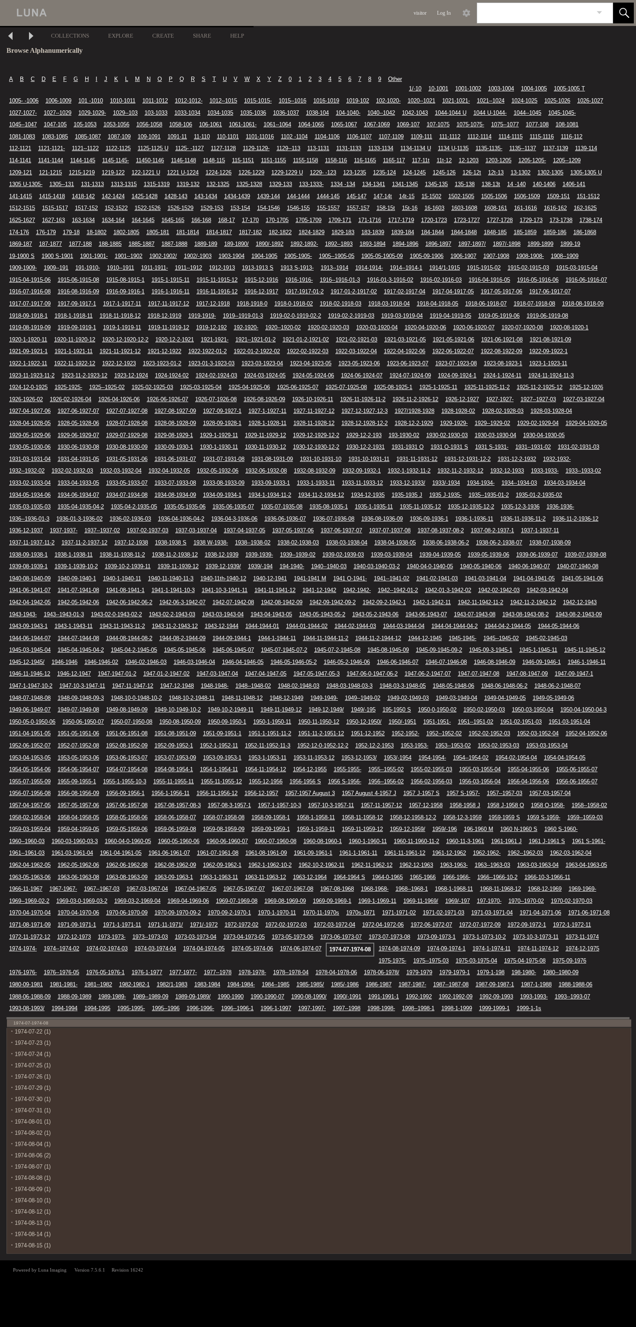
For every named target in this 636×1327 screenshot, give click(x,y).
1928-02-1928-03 (503, 411)
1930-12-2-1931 (365, 447)
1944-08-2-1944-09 (182, 638)
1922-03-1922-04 (356, 351)
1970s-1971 (360, 912)
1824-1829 (311, 232)
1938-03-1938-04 (346, 542)
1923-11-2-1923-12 (84, 375)
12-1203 (469, 160)
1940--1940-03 (329, 566)
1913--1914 (334, 267)
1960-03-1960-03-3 (74, 841)
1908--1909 (564, 256)
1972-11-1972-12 (29, 937)
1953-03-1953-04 (547, 745)
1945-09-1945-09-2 (439, 650)
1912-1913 (222, 267)
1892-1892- (304, 244)
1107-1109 (391, 136)
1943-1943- (23, 614)
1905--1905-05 (336, 256)
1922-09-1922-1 (548, 351)
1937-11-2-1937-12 (84, 542)
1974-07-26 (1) (33, 1076)
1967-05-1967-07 (244, 889)
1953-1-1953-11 (267, 757)
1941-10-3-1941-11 (224, 590)
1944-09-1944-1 (231, 638)
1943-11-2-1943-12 (175, 626)
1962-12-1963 (416, 865)
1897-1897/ (472, 244)
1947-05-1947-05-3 (316, 673)
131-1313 (92, 184)
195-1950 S (396, 709)
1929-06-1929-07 (78, 435)
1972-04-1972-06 (383, 924)
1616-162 (555, 208)
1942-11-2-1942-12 (533, 602)
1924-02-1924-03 (216, 375)
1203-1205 (498, 160)
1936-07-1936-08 (333, 518)
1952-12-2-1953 (374, 745)
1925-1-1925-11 (438, 387)
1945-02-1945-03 (546, 638)
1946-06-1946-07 (397, 662)
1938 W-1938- (210, 542)
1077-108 (537, 124)
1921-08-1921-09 (550, 339)
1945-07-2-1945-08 (337, 650)
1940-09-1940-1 (77, 578)
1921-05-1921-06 (453, 339)
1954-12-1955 (310, 769)
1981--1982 (98, 984)
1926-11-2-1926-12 (415, 399)
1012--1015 (223, 100)
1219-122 (113, 172)
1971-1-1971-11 (122, 924)
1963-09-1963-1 (173, 877)
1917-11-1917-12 (168, 303)
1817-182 (250, 232)
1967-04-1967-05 (195, 889)
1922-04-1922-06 (404, 351)
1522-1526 (148, 208)
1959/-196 (444, 829)
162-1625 (585, 208)
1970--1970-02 (526, 901)
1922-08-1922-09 (501, 351)
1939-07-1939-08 (585, 554)
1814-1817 (219, 232)
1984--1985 (275, 984)
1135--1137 (522, 148)
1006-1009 (58, 100)
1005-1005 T (569, 88)
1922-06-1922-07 (453, 351)
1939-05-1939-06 (488, 554)
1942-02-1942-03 (499, 590)
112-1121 (20, 148)
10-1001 (438, 88)
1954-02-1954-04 (516, 757)
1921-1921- (214, 339)
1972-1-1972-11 (572, 924)
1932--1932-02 (27, 470)
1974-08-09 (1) (33, 1189)
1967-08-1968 (337, 889)
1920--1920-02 (283, 327)
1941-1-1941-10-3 (173, 590)
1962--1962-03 (525, 853)
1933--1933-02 (583, 470)
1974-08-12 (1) (33, 1211)
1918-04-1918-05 (437, 303)
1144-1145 (82, 160)
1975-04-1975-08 (525, 960)
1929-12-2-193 (364, 435)
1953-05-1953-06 (78, 757)
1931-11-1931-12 (416, 459)
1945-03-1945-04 (30, 650)
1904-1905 (264, 256)
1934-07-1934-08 (127, 495)
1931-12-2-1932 (517, 459)
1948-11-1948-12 (242, 698)
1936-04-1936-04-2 (181, 518)
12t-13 (496, 172)
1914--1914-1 (406, 267)
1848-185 (495, 232)
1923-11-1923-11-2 (32, 375)
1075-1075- (470, 124)
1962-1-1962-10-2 (270, 865)
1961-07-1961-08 (217, 853)
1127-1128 (223, 148)
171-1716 (369, 220)
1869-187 (20, 244)
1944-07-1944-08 (78, 638)
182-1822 (280, 232)
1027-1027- (23, 113)
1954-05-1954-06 (30, 769)
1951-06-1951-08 (127, 733)
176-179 (46, 232)
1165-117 (394, 160)
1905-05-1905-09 (382, 256)
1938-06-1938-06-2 (446, 542)
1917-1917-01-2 (304, 291)
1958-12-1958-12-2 (413, 817)
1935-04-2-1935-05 (134, 506)
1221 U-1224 (183, 172)
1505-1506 (494, 196)
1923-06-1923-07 (407, 363)
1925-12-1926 (586, 387)
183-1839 (372, 232)
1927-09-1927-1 (222, 411)
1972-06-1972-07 (431, 924)
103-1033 (156, 113)
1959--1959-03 (585, 817)
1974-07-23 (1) (33, 1043)
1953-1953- (414, 745)
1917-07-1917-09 (30, 303)
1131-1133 (348, 148)
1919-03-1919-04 (402, 315)
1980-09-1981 (26, 984)
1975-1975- (392, 960)
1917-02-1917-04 (404, 291)
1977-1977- (183, 972)
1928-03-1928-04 (551, 411)
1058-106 (180, 124)
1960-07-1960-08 (275, 841)
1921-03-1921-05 (405, 339)
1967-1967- (63, 889)
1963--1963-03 (492, 865)
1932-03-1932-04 (120, 470)
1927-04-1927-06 (30, 411)
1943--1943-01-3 (64, 614)
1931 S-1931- (491, 447)
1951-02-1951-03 (521, 721)
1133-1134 (380, 148)
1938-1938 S (170, 542)
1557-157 (358, 208)
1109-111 (421, 136)
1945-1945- (462, 638)
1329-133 (280, 184)
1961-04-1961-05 (120, 853)
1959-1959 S (504, 817)
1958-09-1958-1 (270, 817)
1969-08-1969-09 (285, 901)
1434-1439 (237, 196)
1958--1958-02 (589, 805)
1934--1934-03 (519, 483)
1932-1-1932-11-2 (409, 470)
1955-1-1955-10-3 (124, 781)
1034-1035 (220, 113)
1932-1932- (557, 459)
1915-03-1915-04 (576, 267)
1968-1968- (375, 889)
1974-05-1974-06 (252, 948)
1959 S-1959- (543, 817)
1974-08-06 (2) (33, 1155)
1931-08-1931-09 (272, 459)
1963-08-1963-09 (127, 877)
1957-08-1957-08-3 (177, 805)
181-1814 (187, 232)
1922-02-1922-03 (307, 351)
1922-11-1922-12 (74, 363)
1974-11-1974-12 (538, 948)
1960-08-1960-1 (322, 841)
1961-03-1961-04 (72, 853)
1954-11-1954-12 (265, 769)
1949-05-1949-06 (553, 698)
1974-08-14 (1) (33, 1234)
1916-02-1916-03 (441, 280)
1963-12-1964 (310, 877)
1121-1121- (51, 148)
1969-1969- (582, 889)
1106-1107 (359, 136)
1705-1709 (308, 220)
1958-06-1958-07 (175, 817)
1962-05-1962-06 (78, 865)
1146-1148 (183, 160)
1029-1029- (92, 113)
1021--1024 (490, 100)
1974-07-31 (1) (33, 1110)
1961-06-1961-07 (169, 853)
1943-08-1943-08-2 (525, 614)
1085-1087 (88, 136)
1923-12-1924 (131, 375)
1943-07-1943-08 (474, 614)
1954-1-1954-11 (219, 769)
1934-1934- (481, 483)
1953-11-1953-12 (313, 757)
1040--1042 (381, 113)
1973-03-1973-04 (195, 937)
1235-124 (384, 172)
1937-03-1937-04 (196, 530)
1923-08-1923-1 (503, 363)
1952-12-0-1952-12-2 (322, 745)
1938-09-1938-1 (28, 554)
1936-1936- (560, 506)
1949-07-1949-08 (78, 709)
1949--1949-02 (362, 698)
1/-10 (415, 88)
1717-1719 (401, 220)
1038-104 (317, 113)
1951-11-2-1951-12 (321, 733)
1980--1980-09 (560, 972)
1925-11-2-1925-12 (539, 387)
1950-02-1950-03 (484, 709)
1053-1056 (116, 124)
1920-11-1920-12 (74, 339)
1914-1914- (369, 267)
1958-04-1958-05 (78, 817)
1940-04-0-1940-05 (430, 566)
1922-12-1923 (119, 363)
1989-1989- (112, 996)
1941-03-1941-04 (485, 578)
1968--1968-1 (411, 889)
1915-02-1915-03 (528, 267)
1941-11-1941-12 (275, 590)
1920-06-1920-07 (474, 327)
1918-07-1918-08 (534, 303)
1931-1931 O (408, 447)
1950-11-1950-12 (318, 721)
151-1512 (588, 196)
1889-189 (205, 244)
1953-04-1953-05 (30, 757)
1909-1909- (23, 267)
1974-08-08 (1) (33, 1178)
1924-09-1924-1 (457, 375)
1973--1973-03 (150, 937)
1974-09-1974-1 (446, 948)
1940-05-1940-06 (480, 566)
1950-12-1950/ (364, 721)
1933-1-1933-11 (316, 483)
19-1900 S (22, 256)
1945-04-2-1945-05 (134, 650)
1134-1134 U (415, 148)
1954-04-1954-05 (564, 757)
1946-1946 (64, 662)
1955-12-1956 (266, 781)
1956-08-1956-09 (78, 793)
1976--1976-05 (61, 972)
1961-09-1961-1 (313, 853)
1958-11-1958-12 (362, 817)
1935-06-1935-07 (233, 506)
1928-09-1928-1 (222, 423)
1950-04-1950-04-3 (583, 709)
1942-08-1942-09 (281, 602)
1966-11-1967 (25, 889)
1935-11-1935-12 (420, 506)
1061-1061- (243, 124)
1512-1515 (22, 208)
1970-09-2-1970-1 (229, 912)
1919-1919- (202, 315)
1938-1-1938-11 (74, 554)
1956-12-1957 (261, 793)
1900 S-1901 (57, 256)
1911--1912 (188, 267)
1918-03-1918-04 (389, 303)
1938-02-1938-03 (298, 542)
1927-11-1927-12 (313, 411)
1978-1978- (252, 972)
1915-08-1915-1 (125, 280)
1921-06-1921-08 (502, 339)
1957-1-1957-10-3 (279, 805)
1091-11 (177, 136)
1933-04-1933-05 (78, 483)
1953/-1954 (397, 757)
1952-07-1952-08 (78, 745)
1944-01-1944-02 (307, 626)
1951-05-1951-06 (78, 733)
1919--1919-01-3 (243, 315)
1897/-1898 (506, 244)
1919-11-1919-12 (168, 327)
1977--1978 (217, 972)
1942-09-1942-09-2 (332, 602)
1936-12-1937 (26, 530)
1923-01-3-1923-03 (211, 363)
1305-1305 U (586, 172)
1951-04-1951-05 (30, 733)
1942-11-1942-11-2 (480, 602)
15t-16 (410, 208)
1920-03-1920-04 (377, 327)
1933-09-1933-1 (270, 483)
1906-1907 (463, 256)
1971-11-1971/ (165, 924)
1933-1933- (545, 470)
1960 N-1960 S (518, 829)
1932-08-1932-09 (314, 470)
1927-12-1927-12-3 (364, 411)
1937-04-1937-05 (244, 530)
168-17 (226, 220)
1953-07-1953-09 (175, 757)
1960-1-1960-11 (368, 841)
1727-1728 (500, 220)
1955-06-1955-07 (576, 769)
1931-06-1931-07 (175, 459)
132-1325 (217, 184)
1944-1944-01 (262, 626)
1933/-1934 (446, 483)
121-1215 (50, 172)
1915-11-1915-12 (217, 280)
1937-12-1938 (131, 542)
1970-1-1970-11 (277, 912)
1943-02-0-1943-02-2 (116, 614)
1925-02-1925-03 (152, 387)
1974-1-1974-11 (491, 948)
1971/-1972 (204, 924)
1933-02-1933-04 (30, 483)
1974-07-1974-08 (350, 949)
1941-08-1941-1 (125, 590)
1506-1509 (527, 196)
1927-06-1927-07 (78, 411)
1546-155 (298, 208)
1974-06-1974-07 (300, 948)
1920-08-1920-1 (569, 327)
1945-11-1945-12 (584, 650)
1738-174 (590, 220)
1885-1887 (141, 244)
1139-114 (586, 148)
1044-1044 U (450, 113)
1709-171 (339, 220)
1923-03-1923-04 (262, 363)
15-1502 (431, 196)
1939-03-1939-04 (391, 554)
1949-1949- (324, 698)
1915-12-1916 (261, 280)
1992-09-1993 (496, 996)
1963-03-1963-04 (538, 865)
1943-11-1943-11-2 (122, 626)
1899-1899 (540, 244)
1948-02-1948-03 (298, 686)
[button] (623, 13)
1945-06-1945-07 (233, 650)
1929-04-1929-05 (586, 423)
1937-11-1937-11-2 (32, 542)
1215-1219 (82, 172)
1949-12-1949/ (326, 709)
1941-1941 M (310, 578)
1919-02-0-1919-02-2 (295, 315)
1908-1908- (530, 256)
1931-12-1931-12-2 (467, 459)
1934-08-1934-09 (175, 495)
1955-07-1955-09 (30, 781)
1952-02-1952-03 (489, 733)
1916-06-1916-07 (586, 280)
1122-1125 (118, 148)
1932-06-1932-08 (266, 470)
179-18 (71, 232)
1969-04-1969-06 (188, 901)
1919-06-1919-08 (547, 315)
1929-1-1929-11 (219, 435)
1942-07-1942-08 (233, 602)
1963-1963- (454, 865)
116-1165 (365, 160)
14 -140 (516, 184)
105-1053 (85, 124)
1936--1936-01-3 (29, 518)
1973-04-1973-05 (244, 937)
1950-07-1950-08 (131, 721)
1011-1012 (155, 100)
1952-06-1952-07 (30, 745)
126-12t (472, 172)
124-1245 (414, 172)
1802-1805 (126, 232)
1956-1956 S (305, 781)
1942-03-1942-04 (547, 590)
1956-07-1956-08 (30, 793)
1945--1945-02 (501, 638)
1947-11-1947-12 (132, 686)
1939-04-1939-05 (440, 554)
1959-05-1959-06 (127, 829)
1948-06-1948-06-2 (504, 686)
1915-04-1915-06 (30, 280)
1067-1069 (377, 124)
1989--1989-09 (150, 996)
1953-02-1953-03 (498, 745)
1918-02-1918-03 (340, 303)
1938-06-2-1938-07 (499, 542)
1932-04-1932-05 (169, 470)
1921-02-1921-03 (356, 339)
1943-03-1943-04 (223, 614)
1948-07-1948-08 (30, 698)
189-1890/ (236, 244)
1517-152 (86, 208)
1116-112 (571, 136)
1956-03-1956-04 (480, 781)
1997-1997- (312, 1008)
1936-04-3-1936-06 (234, 518)
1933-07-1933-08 (175, 483)
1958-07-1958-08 (223, 817)
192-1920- (246, 327)
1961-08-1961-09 (266, 853)
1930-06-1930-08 (78, 447)
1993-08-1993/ (27, 1008)
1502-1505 (461, 196)
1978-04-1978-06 (336, 972)
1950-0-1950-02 (437, 709)
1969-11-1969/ (420, 901)
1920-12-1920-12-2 (125, 339)
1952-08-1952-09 (127, 745)
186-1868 (584, 232)
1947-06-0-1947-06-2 (372, 673)
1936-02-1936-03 (130, 518)
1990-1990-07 (267, 996)
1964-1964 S (349, 877)
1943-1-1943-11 (74, 626)
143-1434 (205, 196)
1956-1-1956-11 (170, 793)
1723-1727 (467, 220)
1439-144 (268, 196)
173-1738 (560, 220)
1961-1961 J (506, 841)
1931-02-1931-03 (578, 447)
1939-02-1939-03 (343, 554)
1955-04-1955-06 (528, 769)
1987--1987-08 (451, 984)
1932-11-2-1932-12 (460, 470)
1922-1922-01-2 (207, 351)
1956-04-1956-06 (528, 781)
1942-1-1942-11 (432, 602)
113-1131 (318, 148)
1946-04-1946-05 (242, 662)
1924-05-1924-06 (313, 375)
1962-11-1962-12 (371, 865)
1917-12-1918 (213, 303)
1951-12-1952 (368, 733)
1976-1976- (23, 972)
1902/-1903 (198, 256)
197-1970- (489, 901)
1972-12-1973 (74, 937)
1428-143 (175, 196)
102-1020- (388, 100)
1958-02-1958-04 (30, 817)
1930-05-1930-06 (30, 447)
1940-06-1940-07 (529, 566)
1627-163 (53, 220)
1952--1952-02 (444, 733)
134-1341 (373, 184)
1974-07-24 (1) (33, 1054)
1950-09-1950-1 (227, 721)
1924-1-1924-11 (502, 375)
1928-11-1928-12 (313, 423)
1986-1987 (379, 984)
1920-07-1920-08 (522, 327)
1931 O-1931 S (449, 447)
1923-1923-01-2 (162, 363)
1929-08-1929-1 (173, 435)
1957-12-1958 (426, 805)
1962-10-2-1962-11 (321, 865)
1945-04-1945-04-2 (81, 650)
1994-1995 (97, 1008)
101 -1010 (90, 100)
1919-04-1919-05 (450, 315)
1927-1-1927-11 (267, 411)
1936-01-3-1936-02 (79, 518)
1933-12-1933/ (407, 483)
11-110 (202, 136)
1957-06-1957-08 (127, 805)
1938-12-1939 (221, 554)
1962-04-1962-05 (30, 865)
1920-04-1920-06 (425, 327)
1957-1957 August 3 (310, 793)
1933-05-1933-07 (127, 483)
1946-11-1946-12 (29, 673)
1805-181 (157, 232)
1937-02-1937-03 (147, 530)
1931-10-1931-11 (368, 459)
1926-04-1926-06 (119, 399)
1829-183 (342, 232)
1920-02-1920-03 (328, 327)
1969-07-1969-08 (236, 901)
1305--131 (61, 184)
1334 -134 (343, 184)
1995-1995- (131, 1008)
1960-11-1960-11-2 (416, 841)
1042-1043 (415, 113)
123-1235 (354, 172)
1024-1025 (524, 100)
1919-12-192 (211, 327)
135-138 (465, 184)
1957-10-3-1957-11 (331, 805)
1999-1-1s (529, 1008)
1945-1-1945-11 (538, 650)
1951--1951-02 (475, 721)
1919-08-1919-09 (30, 327)
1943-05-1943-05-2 (322, 614)
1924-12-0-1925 (28, 387)
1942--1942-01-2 (398, 590)
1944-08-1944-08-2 (129, 638)
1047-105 (55, 124)
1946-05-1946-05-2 (293, 662)
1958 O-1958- (548, 805)
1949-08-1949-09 (127, 709)
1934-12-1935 (368, 495)
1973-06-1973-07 (341, 937)
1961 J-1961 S (547, 841)
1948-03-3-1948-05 (402, 686)
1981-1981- (63, 984)
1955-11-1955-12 (221, 781)
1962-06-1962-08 (127, 865)
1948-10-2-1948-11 (192, 698)
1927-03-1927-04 (583, 399)
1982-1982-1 (134, 984)
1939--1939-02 (297, 554)
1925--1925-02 (107, 387)
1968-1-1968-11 (454, 889)
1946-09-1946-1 (541, 662)
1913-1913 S (257, 267)
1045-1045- (562, 113)
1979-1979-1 (454, 972)
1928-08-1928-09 (175, 423)
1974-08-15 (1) (33, 1245)
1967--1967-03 (101, 889)
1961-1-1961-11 (358, 853)
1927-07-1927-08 (127, 411)
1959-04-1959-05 (78, 829)
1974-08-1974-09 (399, 948)
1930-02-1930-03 (447, 435)
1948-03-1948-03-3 (349, 686)
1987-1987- (412, 984)
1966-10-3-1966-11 (547, 877)
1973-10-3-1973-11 (536, 937)
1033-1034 (187, 113)
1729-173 (531, 220)
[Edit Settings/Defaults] (466, 13)
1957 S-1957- (463, 793)
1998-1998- (381, 1008)
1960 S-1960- (561, 829)
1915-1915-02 (484, 267)
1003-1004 (501, 88)
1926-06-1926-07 (167, 399)
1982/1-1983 (172, 984)
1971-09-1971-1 (77, 924)
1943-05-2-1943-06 (375, 614)
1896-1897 (438, 244)
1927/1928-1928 (414, 411)
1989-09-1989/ (193, 996)
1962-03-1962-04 (570, 853)
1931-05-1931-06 (127, 459)
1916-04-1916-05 (489, 280)
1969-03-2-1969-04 (137, 901)
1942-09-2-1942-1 (384, 602)
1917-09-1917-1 (77, 303)
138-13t (491, 184)
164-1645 (143, 220)
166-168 (201, 220)
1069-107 (408, 124)
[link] (599, 13)
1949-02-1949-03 (408, 698)
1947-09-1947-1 (574, 673)
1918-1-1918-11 (74, 315)
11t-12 (444, 160)
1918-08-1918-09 (583, 303)
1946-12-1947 (74, 673)
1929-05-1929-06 (30, 435)
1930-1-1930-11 (219, 447)
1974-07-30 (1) (33, 1099)
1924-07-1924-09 (410, 375)
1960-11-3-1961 (465, 841)
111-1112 (449, 136)
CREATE (163, 35)
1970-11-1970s (321, 912)
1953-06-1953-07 (127, 757)
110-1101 (228, 136)
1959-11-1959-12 (362, 829)
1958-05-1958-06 (127, 817)
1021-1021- (456, 100)
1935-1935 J (407, 495)
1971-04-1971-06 (540, 912)
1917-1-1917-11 (122, 303)
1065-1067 (344, 124)
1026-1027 (590, 100)
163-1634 (83, 220)
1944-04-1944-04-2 (454, 626)
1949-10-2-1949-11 (231, 709)
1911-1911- (154, 267)
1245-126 (444, 172)
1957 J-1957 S (421, 793)
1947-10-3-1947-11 (82, 686)
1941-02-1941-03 (437, 578)
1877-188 (80, 244)
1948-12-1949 (286, 698)
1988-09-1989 (74, 996)
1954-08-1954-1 (173, 769)
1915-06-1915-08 (78, 280)
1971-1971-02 (399, 912)
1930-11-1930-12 (265, 447)
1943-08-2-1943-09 (579, 614)
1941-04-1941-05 (534, 578)
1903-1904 (231, 256)
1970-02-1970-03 (571, 901)
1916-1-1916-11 (170, 291)
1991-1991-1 (383, 996)
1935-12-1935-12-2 (471, 506)
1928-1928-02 (458, 411)
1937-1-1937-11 (540, 530)
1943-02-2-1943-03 (172, 614)
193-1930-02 (404, 435)
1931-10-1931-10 (320, 459)
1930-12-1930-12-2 (316, 447)
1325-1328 (249, 184)
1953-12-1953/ (359, 757)
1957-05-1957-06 (78, 805)
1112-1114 (479, 136)
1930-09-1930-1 (173, 447)
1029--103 (125, 113)
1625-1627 (22, 220)
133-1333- (311, 184)
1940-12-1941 (270, 578)
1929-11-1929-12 (265, 435)
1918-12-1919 (164, 315)
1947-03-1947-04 (217, 673)
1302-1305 (550, 172)
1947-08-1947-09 (527, 673)
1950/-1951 (402, 721)
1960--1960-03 (27, 841)
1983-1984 (207, 984)
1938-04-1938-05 (395, 542)
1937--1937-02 (102, 530)
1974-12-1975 (582, 948)
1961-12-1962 (449, 853)
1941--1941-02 (391, 578)
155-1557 (328, 208)
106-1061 (210, 124)
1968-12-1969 (545, 889)
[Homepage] (163, 13)
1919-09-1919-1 (77, 327)
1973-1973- (111, 937)
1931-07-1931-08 (223, 459)
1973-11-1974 (582, 937)
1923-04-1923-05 (310, 363)
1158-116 (336, 160)
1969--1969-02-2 (29, 901)
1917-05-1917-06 (501, 291)
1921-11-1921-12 (120, 351)
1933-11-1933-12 (362, 483)
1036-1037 (286, 113)
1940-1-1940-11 (122, 578)
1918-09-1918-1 (28, 315)
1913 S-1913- (297, 267)
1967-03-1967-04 (147, 889)
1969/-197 (457, 901)
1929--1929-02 (492, 423)
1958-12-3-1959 (462, 817)
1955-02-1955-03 (431, 769)
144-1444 (298, 196)
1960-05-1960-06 (178, 841)
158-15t (385, 208)
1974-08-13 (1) (33, 1223)
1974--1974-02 (61, 948)
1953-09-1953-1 (222, 757)
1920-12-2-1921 (174, 339)
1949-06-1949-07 (30, 709)
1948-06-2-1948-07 (557, 686)
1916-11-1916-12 (217, 291)
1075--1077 (505, 124)
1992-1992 (419, 996)
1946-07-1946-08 (446, 662)
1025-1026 (557, 100)
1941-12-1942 (319, 590)
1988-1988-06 (575, 984)
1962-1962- (487, 853)
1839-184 (402, 232)
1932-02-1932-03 (72, 470)
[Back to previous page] (10, 37)
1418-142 (83, 196)
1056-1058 (149, 124)
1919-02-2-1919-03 (351, 315)
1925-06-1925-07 (297, 387)
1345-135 (436, 184)
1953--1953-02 (453, 745)
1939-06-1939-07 (537, 554)
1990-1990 (231, 996)
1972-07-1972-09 (480, 924)
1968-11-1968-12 (500, 889)
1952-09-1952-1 (173, 745)
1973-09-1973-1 (436, 937)
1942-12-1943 (580, 602)
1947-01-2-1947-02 (166, 673)
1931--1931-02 (533, 447)
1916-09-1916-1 (125, 291)
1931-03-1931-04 (30, 459)
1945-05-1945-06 (185, 650)
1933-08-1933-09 (223, 483)
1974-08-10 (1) (33, 1200)
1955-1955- (347, 769)
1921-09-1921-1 (28, 351)
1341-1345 (405, 184)
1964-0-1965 (387, 877)
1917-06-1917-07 (550, 291)
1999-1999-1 (494, 1008)
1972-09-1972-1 (527, 924)
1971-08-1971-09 (30, 924)
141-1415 (20, 196)
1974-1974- (23, 948)
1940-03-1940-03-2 (376, 566)
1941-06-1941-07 (30, 590)
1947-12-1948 (177, 686)
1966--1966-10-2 (497, 877)
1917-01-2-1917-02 (354, 291)
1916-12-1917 (261, 291)
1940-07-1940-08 (577, 566)
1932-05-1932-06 (217, 470)
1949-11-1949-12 (281, 709)
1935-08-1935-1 (328, 506)
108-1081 (567, 124)
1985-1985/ (310, 984)
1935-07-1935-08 (281, 506)
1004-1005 (534, 88)
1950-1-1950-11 (272, 721)
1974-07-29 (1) (33, 1088)
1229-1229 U (287, 172)
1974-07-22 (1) (33, 1031)
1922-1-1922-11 (28, 363)
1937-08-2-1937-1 (492, 530)
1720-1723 (434, 220)
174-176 (19, 232)
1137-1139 (555, 148)
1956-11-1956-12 (217, 793)
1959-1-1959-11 (316, 829)
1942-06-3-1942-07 (182, 602)
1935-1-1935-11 (374, 506)
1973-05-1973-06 (292, 937)
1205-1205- (532, 160)
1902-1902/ (163, 256)
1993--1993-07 (572, 996)
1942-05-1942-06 (78, 602)
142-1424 (113, 196)
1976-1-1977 (147, 972)
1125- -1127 (189, 148)
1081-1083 (22, 136)
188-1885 (110, 244)
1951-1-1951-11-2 (269, 733)
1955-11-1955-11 (173, 781)
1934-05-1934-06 (30, 495)
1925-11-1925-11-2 (487, 387)
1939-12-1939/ (223, 566)
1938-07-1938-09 (550, 542)
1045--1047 (23, 124)
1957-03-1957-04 (550, 793)
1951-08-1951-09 (175, 733)
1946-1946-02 (101, 662)
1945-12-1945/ (27, 662)
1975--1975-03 (431, 960)
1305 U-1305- (25, 184)
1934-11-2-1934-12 (321, 495)
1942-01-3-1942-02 (448, 590)
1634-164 (113, 220)
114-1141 (20, 160)
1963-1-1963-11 (219, 877)
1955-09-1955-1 (77, 781)
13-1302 (520, 172)
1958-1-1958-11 (316, 817)
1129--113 (288, 148)
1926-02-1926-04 (70, 399)
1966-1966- (456, 877)
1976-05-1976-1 (105, 972)
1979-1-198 (490, 972)
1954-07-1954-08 (127, 769)
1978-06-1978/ (381, 972)
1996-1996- (200, 1008)
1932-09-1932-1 (361, 470)
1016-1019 (326, 100)
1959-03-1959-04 (30, 829)
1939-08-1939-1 (28, 566)
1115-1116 (542, 136)
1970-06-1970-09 (127, 912)
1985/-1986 (345, 984)
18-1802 (96, 232)
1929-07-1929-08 (127, 435)
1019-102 (357, 100)
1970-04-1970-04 (30, 912)
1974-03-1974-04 (155, 948)
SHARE (202, 35)
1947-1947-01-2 (117, 673)
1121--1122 (85, 148)
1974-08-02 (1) (33, 1133)
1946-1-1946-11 (587, 662)
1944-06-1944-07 (30, 638)
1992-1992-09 (455, 996)
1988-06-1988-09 (30, 996)
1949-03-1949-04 (456, 698)
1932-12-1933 (507, 470)
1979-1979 (419, 972)
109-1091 (149, 136)
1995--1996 (166, 1008)
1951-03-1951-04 (569, 721)
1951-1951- (437, 721)
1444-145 (328, 196)
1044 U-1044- (490, 113)
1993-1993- (534, 996)
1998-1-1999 (456, 1008)
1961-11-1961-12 (404, 853)
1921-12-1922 (164, 351)
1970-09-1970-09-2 (177, 912)
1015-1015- (258, 100)
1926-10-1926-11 (312, 399)
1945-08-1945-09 (388, 650)
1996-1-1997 (275, 1008)
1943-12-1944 (221, 626)
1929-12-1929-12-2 (316, 435)
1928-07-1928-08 (127, 423)
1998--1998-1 (418, 1008)
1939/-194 (260, 566)
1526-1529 (180, 208)
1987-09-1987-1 (494, 984)
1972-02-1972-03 (286, 924)
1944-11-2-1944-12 (378, 638)
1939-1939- (259, 554)
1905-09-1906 (426, 256)
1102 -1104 (294, 136)
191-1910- (87, 267)
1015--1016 (292, 100)
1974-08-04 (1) (33, 1144)
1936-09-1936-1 (429, 518)
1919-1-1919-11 (122, 327)
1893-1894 (372, 244)
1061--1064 (277, 124)
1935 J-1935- (445, 495)
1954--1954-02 (470, 757)
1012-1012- (188, 100)
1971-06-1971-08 (589, 912)
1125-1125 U (153, 148)
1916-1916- (299, 280)
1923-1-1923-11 (548, 363)
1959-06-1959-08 (175, 829)
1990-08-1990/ (309, 996)
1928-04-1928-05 (30, 423)
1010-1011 (122, 100)
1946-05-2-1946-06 (347, 662)
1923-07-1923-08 (456, 363)
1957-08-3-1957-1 (229, 805)
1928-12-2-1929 (414, 423)
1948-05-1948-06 (453, 686)
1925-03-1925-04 (201, 387)
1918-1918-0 (252, 303)
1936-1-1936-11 (474, 518)
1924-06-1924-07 (361, 375)
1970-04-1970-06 (78, 912)
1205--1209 (567, 160)
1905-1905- (298, 256)
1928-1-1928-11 (267, 423)
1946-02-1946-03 (146, 662)
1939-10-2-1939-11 (128, 566)
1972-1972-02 (241, 924)
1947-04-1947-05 (265, 673)
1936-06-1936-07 (285, 518)
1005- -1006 (24, 100)
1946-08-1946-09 (494, 662)
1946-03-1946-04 (194, 662)
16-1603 (434, 208)
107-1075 (438, 124)
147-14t (382, 196)
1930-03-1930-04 (495, 435)
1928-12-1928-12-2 (364, 423)
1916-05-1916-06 (538, 280)
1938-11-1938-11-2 (122, 554)
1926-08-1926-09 (264, 399)
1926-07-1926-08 (216, 399)
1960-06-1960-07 (227, 841)
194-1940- (291, 566)
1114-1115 (510, 136)
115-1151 (243, 160)
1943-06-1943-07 (426, 614)
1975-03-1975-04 (476, 960)
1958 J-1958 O (505, 805)
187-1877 (50, 244)
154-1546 (268, 208)
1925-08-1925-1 (393, 387)
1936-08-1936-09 (382, 518)
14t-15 (406, 196)
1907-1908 (496, 256)
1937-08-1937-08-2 (441, 530)
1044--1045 (527, 113)
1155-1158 (305, 160)
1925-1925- (68, 387)
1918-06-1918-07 (486, 303)
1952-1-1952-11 (219, 745)
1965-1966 (423, 877)
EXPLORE (120, 35)
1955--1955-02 (386, 769)
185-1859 (525, 232)
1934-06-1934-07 (78, 495)
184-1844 (432, 232)
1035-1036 (253, 113)
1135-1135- (488, 148)
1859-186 (554, 232)
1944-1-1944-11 (277, 638)
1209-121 (20, 172)
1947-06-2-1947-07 (428, 673)
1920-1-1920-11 (28, 339)
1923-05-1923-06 (359, 363)
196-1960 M (478, 829)
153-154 (240, 208)
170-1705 (277, 220)
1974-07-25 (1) (33, 1065)
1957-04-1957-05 (30, 805)
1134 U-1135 (453, 148)
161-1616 (525, 208)
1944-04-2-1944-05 (508, 626)
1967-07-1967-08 (292, 889)
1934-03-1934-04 (564, 483)
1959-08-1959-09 (223, 829)
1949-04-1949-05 (505, 698)
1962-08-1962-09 (175, 865)
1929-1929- (454, 423)
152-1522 (116, 208)
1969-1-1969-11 (377, 901)
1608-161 (495, 208)
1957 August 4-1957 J (369, 793)
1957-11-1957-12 (381, 805)
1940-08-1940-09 (30, 578)
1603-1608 (464, 208)
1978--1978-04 (290, 972)
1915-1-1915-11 (170, 280)
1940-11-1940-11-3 (170, 578)
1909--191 (56, 267)
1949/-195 (363, 709)
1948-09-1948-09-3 (81, 698)
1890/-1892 (269, 244)
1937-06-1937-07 (341, 530)
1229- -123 (323, 172)
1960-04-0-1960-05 (128, 841)
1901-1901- (94, 256)
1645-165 (172, 220)
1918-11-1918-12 (120, 315)
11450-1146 (150, 160)
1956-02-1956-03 (431, 781)
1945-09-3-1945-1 (490, 650)
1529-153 (211, 208)
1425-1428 (144, 196)
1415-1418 (52, 196)
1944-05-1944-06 (558, 626)
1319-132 (188, 184)
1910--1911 (120, 267)
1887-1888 (174, 244)
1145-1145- (115, 160)
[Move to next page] (31, 37)
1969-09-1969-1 (332, 901)
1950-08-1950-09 (180, 721)
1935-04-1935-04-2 (81, 506)
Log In (444, 13)
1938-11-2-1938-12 (175, 554)
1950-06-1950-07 (83, 721)
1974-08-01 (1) (33, 1121)
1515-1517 (55, 208)
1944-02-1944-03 (355, 626)
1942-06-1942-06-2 (129, 602)
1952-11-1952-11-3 (267, 745)
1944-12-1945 (425, 638)
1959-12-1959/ (407, 829)
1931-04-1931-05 (78, 459)
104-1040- (348, 113)
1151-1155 (273, 160)
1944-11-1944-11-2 (325, 638)
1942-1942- (357, 590)
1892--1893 (339, 244)
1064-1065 (311, 124)
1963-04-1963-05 (586, 865)
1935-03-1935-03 (30, 506)
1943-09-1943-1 (28, 626)
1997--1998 (346, 1008)
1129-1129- (256, 148)
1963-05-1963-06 (30, 877)
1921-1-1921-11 (74, 351)
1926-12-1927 (462, 399)
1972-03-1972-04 (334, 924)
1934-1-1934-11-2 (269, 495)
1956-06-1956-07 (576, 781)
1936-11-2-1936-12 (575, 518)
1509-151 (558, 196)
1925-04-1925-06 (249, 387)
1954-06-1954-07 (78, 769)
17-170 (250, 220)
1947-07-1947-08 (478, 673)
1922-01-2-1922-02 (257, 351)
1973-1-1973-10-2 (484, 937)
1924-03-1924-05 (265, 375)
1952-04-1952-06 (586, 733)
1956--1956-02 (386, 781)
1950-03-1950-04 (532, 709)
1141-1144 (50, 160)
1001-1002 (468, 88)
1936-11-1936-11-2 (523, 518)
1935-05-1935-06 (185, 506)
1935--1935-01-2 (489, 495)
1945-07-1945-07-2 (284, 650)
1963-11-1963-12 (265, 877)
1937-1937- (63, 530)
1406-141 (573, 184)
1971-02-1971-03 (443, 912)
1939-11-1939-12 (178, 566)
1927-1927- (500, 399)
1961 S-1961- (588, 841)
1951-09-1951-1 (222, 733)
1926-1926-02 (26, 399)
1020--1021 (421, 100)
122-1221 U (146, 172)
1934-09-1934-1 (222, 495)
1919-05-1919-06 (499, 315)
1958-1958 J (465, 805)
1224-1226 (218, 172)
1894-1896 (405, 244)
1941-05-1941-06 (582, 578)
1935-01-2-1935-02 (539, 495)
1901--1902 (128, 256)
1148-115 (214, 160)
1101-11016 (260, 136)
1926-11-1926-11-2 (362, 399)
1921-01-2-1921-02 (306, 339)
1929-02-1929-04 (538, 423)
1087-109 (119, 136)
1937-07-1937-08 (390, 530)
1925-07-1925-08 (346, 387)
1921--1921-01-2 (255, 339)
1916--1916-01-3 (340, 280)
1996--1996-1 (237, 1008)
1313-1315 (124, 184)
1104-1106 (327, 136)
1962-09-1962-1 (222, 865)
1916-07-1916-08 (30, 291)
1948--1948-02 (253, 686)
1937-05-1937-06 (293, 530)
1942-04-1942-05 (30, 602)
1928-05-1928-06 (78, 423)
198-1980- (523, 972)
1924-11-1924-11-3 (551, 375)
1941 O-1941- (350, 578)
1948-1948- (214, 686)
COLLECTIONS (70, 35)
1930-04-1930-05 (544, 435)
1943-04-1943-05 (271, 614)
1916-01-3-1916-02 (390, 280)
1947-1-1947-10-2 (30, 686)
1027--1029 (57, 113)
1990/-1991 (347, 996)
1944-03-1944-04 (403, 626)
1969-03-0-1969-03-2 (81, 901)
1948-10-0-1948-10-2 (136, 698)
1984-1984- (241, 984)
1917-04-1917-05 (453, 291)
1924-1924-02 (172, 375)
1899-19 (570, 244)
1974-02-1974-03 (107, 948)
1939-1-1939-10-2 (76, 566)
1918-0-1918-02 (293, 303)
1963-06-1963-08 (78, 877)
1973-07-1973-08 (389, 937)
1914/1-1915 (444, 267)
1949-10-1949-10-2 (177, 709)
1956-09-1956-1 (125, 793)
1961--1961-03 (27, 853)
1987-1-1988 (536, 984)
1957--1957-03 (504, 793)
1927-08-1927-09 (175, 411)
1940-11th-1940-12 (223, 578)
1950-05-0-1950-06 (32, 721)
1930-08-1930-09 (127, 447)
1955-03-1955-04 (480, 769)
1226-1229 (251, 172)
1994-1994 (64, 1008)
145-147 (356, 196)
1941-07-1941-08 (78, 590)
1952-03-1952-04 (538, 733)
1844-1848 (464, 232)
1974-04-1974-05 (204, 948)
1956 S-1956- (344, 781)
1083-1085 (55, 136)
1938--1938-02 (252, 542)
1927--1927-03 (538, 399)
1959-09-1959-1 (270, 829)
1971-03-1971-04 (492, 912)
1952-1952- (405, 733)
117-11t (421, 160)
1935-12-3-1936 (520, 506)
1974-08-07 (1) (33, 1166)
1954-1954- (432, 757)
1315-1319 (157, 184)
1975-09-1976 (569, 960)
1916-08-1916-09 (78, 291)
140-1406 (544, 184)
